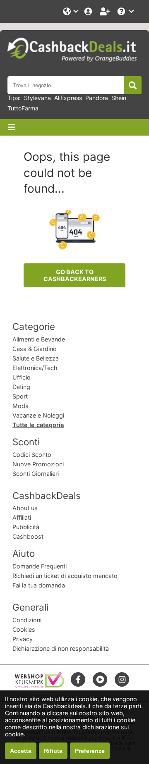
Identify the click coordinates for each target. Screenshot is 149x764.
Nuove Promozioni (38, 464)
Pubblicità (25, 526)
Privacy (22, 638)
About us (25, 507)
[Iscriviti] (105, 11)
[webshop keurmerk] (39, 685)
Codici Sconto (31, 454)
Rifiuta (53, 750)
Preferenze (90, 750)
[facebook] (78, 679)
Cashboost (27, 536)
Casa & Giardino (34, 348)
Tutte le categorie (38, 424)
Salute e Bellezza (35, 358)
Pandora (96, 97)
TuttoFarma (22, 108)
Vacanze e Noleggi (38, 415)
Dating (21, 386)
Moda (20, 405)
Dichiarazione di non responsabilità (60, 648)
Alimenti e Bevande (38, 339)
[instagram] (122, 679)
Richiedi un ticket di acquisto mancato (65, 575)
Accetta (20, 750)
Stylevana (37, 97)
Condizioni (26, 619)
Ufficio (21, 377)
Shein (118, 97)
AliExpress (68, 97)
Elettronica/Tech (35, 367)
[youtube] (100, 679)
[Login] (89, 11)
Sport (20, 396)
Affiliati (21, 517)
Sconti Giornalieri (35, 473)
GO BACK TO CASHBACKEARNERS (74, 275)
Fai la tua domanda (38, 585)
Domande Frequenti (39, 566)
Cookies (23, 629)
